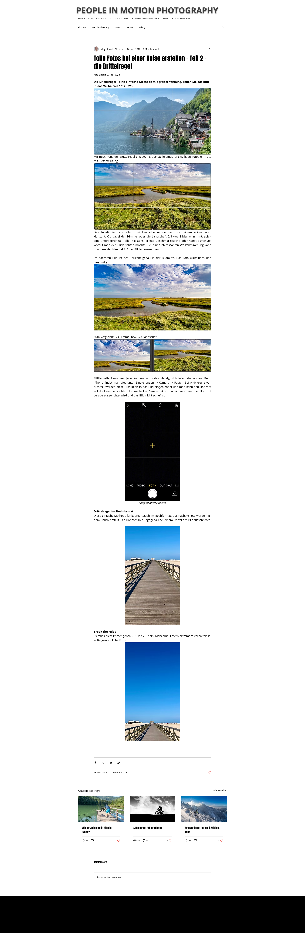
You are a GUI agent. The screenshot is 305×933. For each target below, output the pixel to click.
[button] (223, 27)
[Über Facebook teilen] (95, 762)
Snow (117, 27)
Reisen (130, 27)
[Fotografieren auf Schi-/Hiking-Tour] (204, 809)
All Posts (82, 27)
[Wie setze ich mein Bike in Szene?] (101, 809)
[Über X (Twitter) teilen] (103, 762)
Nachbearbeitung (100, 27)
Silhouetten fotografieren (147, 828)
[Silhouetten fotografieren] (153, 809)
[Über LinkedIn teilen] (110, 762)
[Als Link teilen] (118, 762)
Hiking (142, 27)
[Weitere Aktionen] (209, 49)
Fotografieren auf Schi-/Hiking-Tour (202, 830)
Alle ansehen (220, 790)
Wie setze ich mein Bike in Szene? (97, 830)
